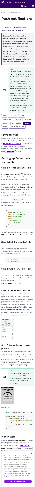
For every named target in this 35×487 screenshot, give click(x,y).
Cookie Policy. (8, 477)
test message (20, 440)
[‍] (7, 2)
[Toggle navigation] (33, 6)
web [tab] (4, 116)
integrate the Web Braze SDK (11, 141)
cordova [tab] (18, 119)
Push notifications (9, 36)
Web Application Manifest (12, 174)
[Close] (32, 453)
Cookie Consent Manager (17, 481)
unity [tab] (5, 127)
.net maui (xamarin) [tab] (17, 127)
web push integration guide (11, 283)
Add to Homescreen (14, 310)
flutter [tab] (28, 119)
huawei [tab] (5, 123)
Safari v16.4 (9, 151)
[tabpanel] (17, 292)
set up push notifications (12, 143)
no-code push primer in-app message (14, 365)
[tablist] (17, 121)
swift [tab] (22, 116)
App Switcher (27, 187)
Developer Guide (5, 12)
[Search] (22, 6)
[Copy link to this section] (3, 23)
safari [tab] (27, 123)
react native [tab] (16, 123)
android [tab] (13, 116)
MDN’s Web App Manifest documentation (16, 235)
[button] (21, 2)
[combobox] (26, 6)
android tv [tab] (7, 119)
